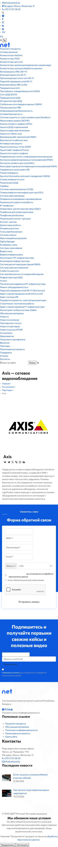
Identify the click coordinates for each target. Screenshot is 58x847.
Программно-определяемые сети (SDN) (20, 91)
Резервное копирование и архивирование (20, 199)
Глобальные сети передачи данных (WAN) (21, 104)
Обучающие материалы (12, 313)
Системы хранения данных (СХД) (16, 189)
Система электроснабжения (14, 267)
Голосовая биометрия (11, 231)
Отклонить (22, 845)
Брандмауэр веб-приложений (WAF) (18, 137)
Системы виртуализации (12, 195)
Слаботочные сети (9, 270)
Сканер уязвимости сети (12, 179)
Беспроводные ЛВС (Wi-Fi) (13, 71)
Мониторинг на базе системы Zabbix (18, 310)
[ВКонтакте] (5, 462)
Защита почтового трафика (14, 153)
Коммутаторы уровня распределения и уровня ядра (25, 65)
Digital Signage (7, 241)
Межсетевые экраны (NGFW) (14, 120)
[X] (12, 462)
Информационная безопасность (16, 110)
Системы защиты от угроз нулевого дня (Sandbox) (25, 117)
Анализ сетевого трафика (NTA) (16, 123)
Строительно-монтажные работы (17, 303)
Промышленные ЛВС (10, 107)
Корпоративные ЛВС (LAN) (13, 84)
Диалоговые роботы (10, 225)
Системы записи (8, 235)
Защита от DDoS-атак (11, 133)
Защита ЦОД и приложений (14, 127)
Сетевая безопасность (11, 114)
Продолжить (7, 845)
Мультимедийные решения (13, 238)
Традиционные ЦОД (10, 97)
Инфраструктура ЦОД (11, 277)
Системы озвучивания (11, 248)
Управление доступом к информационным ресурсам (26, 156)
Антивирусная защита (11, 143)
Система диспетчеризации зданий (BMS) (20, 264)
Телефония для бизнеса (12, 215)
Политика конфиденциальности (21, 730)
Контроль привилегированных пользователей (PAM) (26, 159)
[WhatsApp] (20, 462)
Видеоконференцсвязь (11, 254)
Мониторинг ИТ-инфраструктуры (17, 257)
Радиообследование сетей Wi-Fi (16, 81)
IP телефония (6, 205)
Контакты (5, 359)
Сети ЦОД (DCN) (8, 94)
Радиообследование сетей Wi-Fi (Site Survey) (22, 290)
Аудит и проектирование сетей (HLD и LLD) (21, 293)
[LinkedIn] (23, 462)
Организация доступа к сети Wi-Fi (17, 78)
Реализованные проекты (12, 349)
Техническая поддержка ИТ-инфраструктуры (23, 284)
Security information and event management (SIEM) (25, 176)
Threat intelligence (9, 172)
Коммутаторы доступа (11, 61)
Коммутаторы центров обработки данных (21, 68)
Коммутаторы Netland (11, 55)
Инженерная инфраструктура (15, 261)
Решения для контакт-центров (15, 218)
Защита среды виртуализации (15, 130)
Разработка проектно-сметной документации (23, 300)
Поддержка (6, 352)
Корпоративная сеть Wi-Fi (13, 74)
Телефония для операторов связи (16, 212)
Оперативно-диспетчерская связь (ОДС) (20, 208)
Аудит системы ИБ (9, 297)
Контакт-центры (8, 221)
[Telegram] (8, 462)
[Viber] (16, 462)
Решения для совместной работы (16, 202)
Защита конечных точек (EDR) (15, 146)
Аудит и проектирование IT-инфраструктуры (22, 306)
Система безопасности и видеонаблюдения (21, 274)
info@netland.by (12, 2)
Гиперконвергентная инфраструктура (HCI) (21, 192)
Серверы (4, 186)
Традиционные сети (10, 88)
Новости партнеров (10, 326)
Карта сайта (11, 736)
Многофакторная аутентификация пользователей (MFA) (28, 166)
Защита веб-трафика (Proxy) (14, 150)
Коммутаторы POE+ (10, 58)
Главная (6, 383)
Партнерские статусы (11, 323)
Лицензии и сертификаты (12, 339)
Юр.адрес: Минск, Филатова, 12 (19, 6)
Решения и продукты (10, 48)
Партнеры (5, 346)
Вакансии (4, 342)
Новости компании (9, 319)
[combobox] (51, 566)
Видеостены (6, 251)
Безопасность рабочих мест (14, 140)
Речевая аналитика (9, 228)
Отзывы (4, 355)
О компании (6, 333)
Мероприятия (7, 336)
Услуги (3, 280)
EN (3, 32)
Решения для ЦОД (9, 182)
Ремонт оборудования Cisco (14, 287)
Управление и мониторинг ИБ (14, 169)
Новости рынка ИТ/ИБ (11, 329)
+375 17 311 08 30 (12, 9)
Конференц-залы (8, 244)
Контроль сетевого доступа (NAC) (17, 163)
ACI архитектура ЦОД (11, 101)
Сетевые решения (9, 52)
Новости (4, 316)
